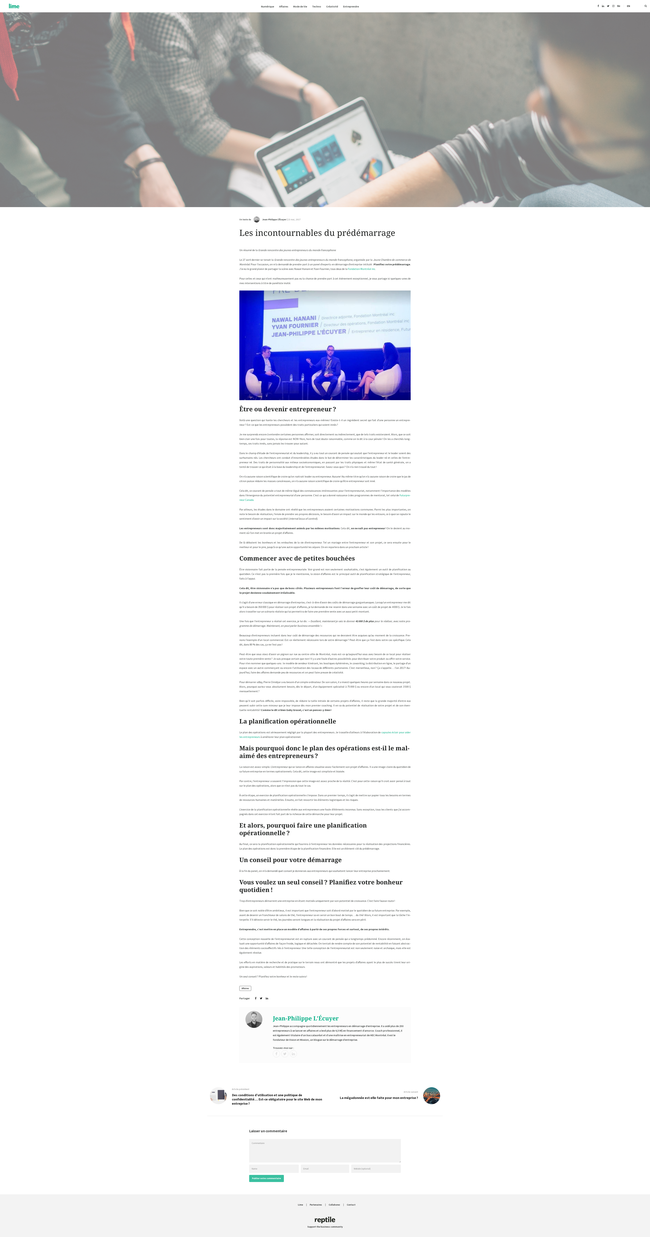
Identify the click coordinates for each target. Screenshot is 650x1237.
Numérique (267, 6)
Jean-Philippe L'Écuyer (274, 219)
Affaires (283, 6)
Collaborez (334, 1204)
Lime (300, 1204)
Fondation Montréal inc (361, 269)
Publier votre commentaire (266, 1178)
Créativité (332, 6)
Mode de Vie (300, 6)
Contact (351, 1204)
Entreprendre (351, 6)
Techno (316, 6)
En (628, 6)
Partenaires (316, 1204)
